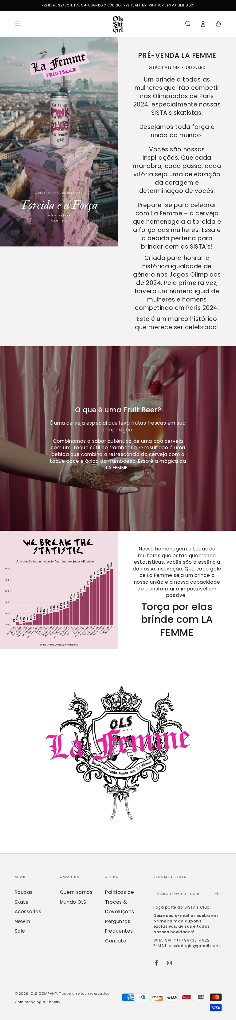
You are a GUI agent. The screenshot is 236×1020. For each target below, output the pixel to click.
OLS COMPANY (43, 993)
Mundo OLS (73, 902)
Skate (22, 902)
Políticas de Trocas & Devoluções (119, 902)
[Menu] (17, 24)
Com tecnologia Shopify (38, 1001)
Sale (20, 931)
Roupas (24, 892)
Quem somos (76, 892)
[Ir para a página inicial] (118, 24)
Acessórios (28, 911)
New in (22, 921)
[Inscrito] (218, 893)
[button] (187, 24)
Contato (115, 941)
